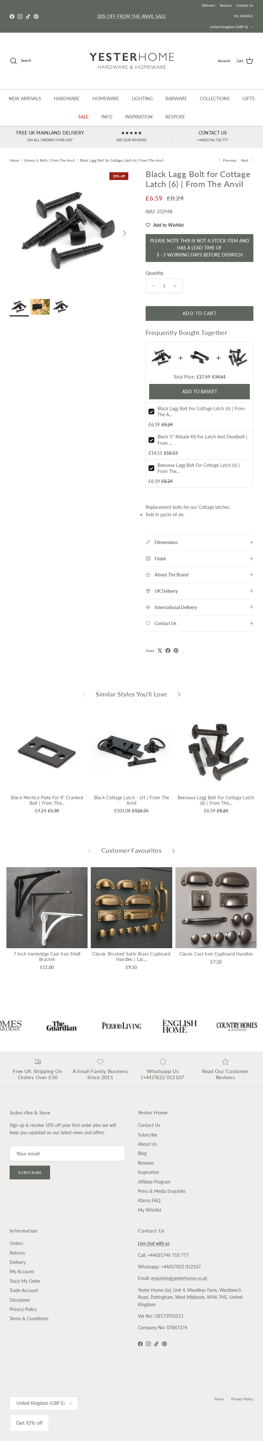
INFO (106, 116)
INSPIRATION (139, 116)
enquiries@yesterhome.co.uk (179, 1278)
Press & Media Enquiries (161, 1191)
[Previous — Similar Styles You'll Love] (84, 694)
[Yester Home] (132, 61)
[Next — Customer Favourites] (173, 850)
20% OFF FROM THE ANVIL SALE (131, 16)
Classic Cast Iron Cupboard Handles (216, 954)
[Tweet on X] (159, 650)
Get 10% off (29, 1423)
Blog (142, 1153)
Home (14, 160)
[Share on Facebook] (167, 650)
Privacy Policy (23, 1309)
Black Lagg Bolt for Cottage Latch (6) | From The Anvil (122, 160)
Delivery (208, 5)
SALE (83, 116)
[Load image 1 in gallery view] (71, 230)
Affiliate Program (154, 1182)
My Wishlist (243, 16)
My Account (22, 1271)
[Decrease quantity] (151, 286)
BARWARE (176, 98)
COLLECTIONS (215, 98)
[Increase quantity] (176, 286)
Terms (219, 1399)
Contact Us (244, 5)
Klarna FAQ (149, 1200)
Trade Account (24, 1290)
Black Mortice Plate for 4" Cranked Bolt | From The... (47, 800)
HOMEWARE (105, 98)
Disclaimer (20, 1300)
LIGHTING (142, 98)
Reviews (146, 1163)
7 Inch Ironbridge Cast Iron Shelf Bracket (47, 956)
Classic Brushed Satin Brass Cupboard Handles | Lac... (131, 956)
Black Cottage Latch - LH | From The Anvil (131, 800)
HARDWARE (67, 98)
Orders (16, 1243)
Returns (226, 5)
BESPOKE (175, 116)
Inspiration (148, 1172)
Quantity (154, 273)
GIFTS (248, 98)
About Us (147, 1144)
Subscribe (30, 1172)
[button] (165, 225)
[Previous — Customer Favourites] (89, 850)
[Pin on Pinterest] (176, 650)
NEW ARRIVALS (25, 98)
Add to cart (199, 313)
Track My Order (25, 1281)
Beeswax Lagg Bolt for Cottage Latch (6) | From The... (216, 800)
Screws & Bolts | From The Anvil (49, 160)
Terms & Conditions (29, 1318)
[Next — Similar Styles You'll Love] (179, 694)
